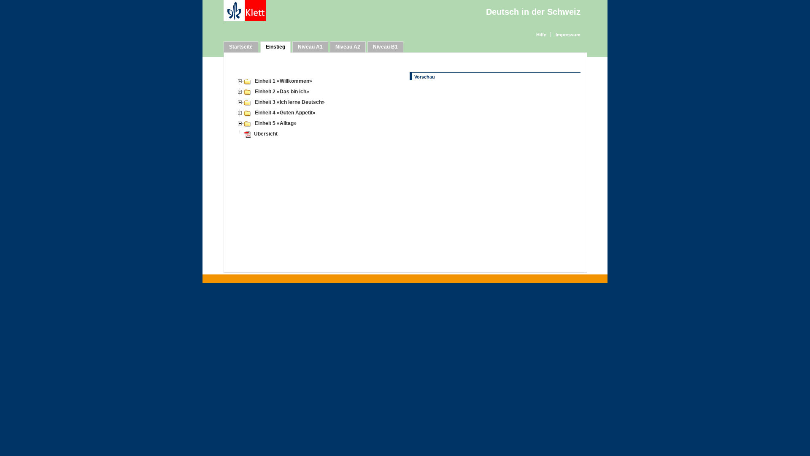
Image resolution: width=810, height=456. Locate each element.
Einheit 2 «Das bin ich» (282, 92)
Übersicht (266, 134)
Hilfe (541, 34)
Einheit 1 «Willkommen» (283, 81)
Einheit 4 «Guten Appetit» (285, 113)
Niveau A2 (347, 47)
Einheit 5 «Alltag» (276, 123)
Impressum (568, 34)
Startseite (241, 47)
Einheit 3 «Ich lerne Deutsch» (290, 102)
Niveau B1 (385, 47)
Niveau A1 (310, 47)
